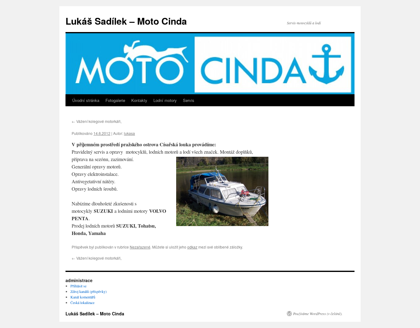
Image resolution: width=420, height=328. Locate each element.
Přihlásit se (78, 285)
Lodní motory (165, 100)
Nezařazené (140, 246)
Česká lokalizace (82, 302)
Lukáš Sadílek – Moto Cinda (126, 20)
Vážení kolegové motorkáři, (96, 121)
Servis (188, 100)
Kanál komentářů (82, 296)
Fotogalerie (115, 100)
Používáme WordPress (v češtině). (318, 313)
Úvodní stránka (85, 100)
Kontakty (139, 100)
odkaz (192, 246)
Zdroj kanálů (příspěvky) (88, 291)
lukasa (129, 133)
